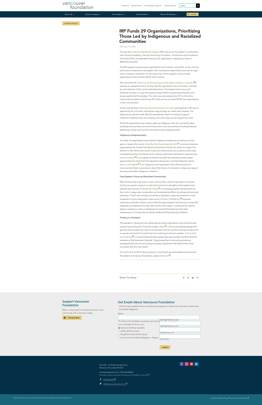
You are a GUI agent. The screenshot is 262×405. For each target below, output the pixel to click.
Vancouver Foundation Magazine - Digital (139, 337)
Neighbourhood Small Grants (134, 334)
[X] (188, 277)
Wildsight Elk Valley (149, 189)
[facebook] (182, 364)
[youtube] (191, 364)
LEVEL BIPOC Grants (130, 331)
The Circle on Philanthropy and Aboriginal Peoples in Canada (165, 83)
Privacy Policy (42, 398)
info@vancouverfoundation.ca (114, 384)
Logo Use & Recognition (63, 398)
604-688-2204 (108, 380)
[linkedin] (196, 364)
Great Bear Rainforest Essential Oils (161, 144)
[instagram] (187, 364)
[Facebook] (183, 277)
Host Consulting (127, 157)
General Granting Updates (133, 328)
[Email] (197, 277)
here (166, 256)
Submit (165, 347)
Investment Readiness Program (145, 52)
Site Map (51, 398)
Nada (162, 226)
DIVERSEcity (174, 199)
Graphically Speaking (240, 398)
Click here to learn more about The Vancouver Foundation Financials (123, 375)
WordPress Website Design (219, 398)
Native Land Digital (129, 164)
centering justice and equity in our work (156, 108)
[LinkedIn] (192, 277)
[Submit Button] (198, 5)
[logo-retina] (77, 3)
